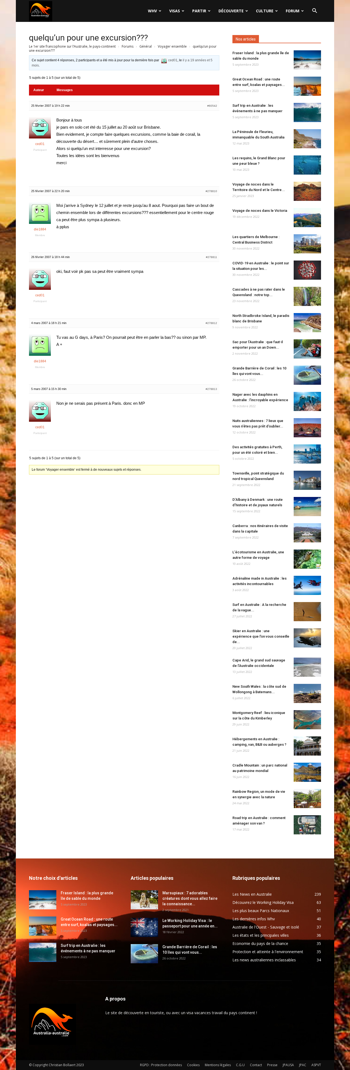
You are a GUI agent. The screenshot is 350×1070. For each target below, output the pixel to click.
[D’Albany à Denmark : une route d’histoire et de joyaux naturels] (307, 506)
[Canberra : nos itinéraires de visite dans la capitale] (307, 532)
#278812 (211, 323)
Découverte (231, 10)
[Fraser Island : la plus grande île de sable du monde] (307, 60)
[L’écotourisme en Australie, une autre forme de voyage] (307, 559)
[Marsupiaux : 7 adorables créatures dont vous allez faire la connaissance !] (144, 899)
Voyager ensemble (172, 46)
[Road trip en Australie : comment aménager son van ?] (307, 824)
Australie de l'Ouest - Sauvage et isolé (265, 927)
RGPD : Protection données (161, 1065)
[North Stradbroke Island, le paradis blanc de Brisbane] (307, 322)
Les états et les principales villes (260, 935)
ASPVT (316, 1065)
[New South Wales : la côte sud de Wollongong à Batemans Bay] (307, 693)
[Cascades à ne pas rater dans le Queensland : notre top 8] (307, 296)
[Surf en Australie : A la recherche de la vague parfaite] (307, 611)
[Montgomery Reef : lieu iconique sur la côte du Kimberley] (307, 719)
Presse (272, 1065)
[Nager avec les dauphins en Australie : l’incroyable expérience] (307, 401)
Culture (264, 10)
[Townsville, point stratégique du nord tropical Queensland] (307, 480)
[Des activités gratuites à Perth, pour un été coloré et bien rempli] (307, 454)
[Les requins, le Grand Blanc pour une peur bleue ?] (307, 165)
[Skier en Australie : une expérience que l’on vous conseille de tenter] (307, 637)
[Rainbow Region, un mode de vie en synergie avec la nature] (307, 798)
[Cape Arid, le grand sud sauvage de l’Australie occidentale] (307, 667)
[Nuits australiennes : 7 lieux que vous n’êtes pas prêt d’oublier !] (307, 427)
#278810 (211, 191)
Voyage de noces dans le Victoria (259, 211)
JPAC (302, 1065)
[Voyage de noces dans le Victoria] (307, 217)
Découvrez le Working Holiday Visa (263, 902)
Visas (174, 10)
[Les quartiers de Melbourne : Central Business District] (307, 243)
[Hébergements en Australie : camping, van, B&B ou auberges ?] (307, 746)
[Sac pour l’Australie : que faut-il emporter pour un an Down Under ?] (307, 348)
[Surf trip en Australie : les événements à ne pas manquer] (307, 112)
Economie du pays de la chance (260, 943)
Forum (292, 10)
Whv (152, 10)
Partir (199, 10)
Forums (127, 46)
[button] (314, 11)
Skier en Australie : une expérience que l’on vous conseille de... (260, 636)
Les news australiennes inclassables (264, 959)
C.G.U (240, 1065)
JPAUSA (288, 1065)
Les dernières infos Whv (253, 918)
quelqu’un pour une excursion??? (88, 37)
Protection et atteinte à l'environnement (267, 951)
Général (145, 46)
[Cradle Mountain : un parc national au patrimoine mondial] (307, 772)
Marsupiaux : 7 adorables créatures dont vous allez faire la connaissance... (189, 898)
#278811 (211, 257)
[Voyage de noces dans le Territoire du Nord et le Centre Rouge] (307, 191)
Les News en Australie (252, 894)
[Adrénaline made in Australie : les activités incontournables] (307, 585)
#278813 (211, 389)
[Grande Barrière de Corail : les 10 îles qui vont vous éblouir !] (307, 375)
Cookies (193, 1065)
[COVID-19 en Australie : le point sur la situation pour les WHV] (307, 270)
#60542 (212, 105)
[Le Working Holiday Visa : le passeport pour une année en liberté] (144, 927)
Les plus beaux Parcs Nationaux (260, 910)
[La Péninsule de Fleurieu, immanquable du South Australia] (307, 138)
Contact (256, 1065)
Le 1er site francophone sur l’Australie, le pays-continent (72, 46)
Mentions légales (218, 1065)
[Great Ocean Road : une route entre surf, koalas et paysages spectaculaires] (307, 86)
